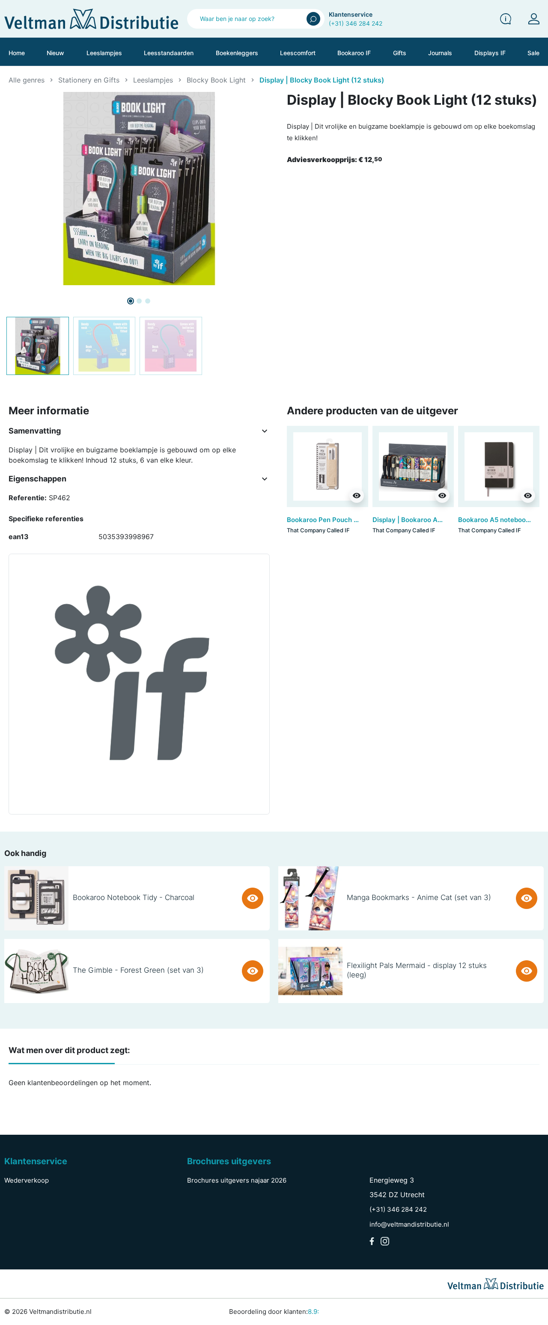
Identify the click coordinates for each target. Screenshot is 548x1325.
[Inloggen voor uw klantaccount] (534, 19)
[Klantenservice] (505, 19)
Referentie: (28, 497)
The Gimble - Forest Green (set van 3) (138, 970)
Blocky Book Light (216, 80)
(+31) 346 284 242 (355, 23)
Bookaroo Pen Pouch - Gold (329, 520)
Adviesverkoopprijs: (334, 159)
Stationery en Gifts (88, 80)
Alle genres (27, 80)
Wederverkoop (26, 1180)
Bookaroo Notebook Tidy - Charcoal (133, 897)
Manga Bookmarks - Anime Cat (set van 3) (419, 897)
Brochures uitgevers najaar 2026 (236, 1180)
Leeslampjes (153, 80)
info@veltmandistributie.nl (409, 1224)
